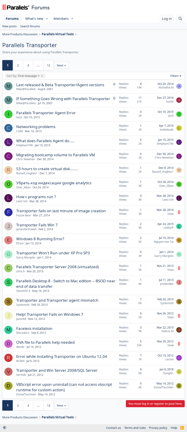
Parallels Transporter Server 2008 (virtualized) (57, 266)
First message (21, 75)
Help (174, 428)
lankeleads (167, 129)
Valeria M (167, 331)
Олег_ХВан (23, 187)
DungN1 (168, 373)
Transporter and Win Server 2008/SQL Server (57, 370)
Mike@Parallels (26, 89)
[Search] (180, 18)
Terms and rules (135, 428)
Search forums (30, 26)
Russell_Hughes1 (27, 173)
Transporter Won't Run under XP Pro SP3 (53, 252)
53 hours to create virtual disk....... (47, 168)
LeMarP (169, 228)
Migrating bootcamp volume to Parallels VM (55, 154)
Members (61, 18)
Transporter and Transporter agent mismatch (57, 300)
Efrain (20, 243)
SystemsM (22, 305)
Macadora (22, 333)
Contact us (113, 428)
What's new (34, 18)
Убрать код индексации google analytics (53, 182)
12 (48, 65)
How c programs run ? (36, 196)
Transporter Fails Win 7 (37, 224)
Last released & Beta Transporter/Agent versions (60, 84)
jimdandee (167, 284)
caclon (169, 359)
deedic (20, 347)
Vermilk (21, 375)
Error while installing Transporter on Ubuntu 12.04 (61, 356)
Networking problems (35, 126)
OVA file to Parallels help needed (45, 342)
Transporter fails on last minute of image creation (61, 210)
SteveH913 (23, 291)
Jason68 (21, 319)
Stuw (170, 214)
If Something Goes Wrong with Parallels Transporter (63, 98)
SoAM (170, 102)
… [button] (38, 65)
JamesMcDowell (26, 229)
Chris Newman (25, 159)
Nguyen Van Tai (164, 242)
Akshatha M (166, 87)
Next (60, 65)
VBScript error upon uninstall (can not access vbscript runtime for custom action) (64, 387)
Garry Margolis (25, 257)
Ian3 (19, 117)
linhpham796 (24, 145)
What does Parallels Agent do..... (45, 140)
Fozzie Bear (23, 215)
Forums (12, 18)
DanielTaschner (26, 394)
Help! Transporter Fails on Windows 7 (49, 314)
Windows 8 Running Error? (40, 238)
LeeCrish (21, 201)
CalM (19, 131)
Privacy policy (158, 428)
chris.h (20, 271)
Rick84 (20, 361)
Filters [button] (174, 76)
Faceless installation (34, 328)
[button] (47, 18)
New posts (9, 26)
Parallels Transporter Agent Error (46, 112)
